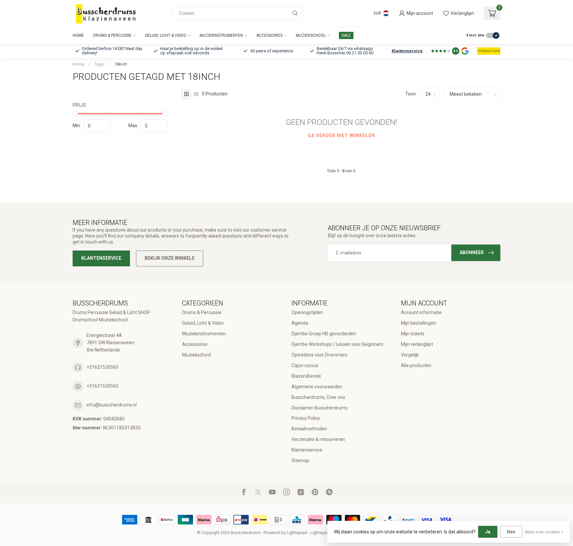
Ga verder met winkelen (341, 135)
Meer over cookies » (544, 531)
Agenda (299, 323)
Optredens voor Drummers (319, 354)
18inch (120, 64)
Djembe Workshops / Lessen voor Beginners (337, 344)
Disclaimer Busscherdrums (319, 407)
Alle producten (416, 365)
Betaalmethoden (309, 428)
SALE (346, 35)
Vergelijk (410, 354)
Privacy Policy (305, 418)
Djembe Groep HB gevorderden (323, 333)
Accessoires (269, 35)
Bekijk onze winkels (170, 258)
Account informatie (421, 312)
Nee (511, 531)
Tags (99, 64)
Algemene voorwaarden (316, 386)
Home (78, 35)
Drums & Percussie (112, 35)
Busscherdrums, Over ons (318, 397)
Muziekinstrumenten (221, 35)
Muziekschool (311, 35)
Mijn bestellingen (418, 323)
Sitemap (300, 460)
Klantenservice (407, 50)
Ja (487, 531)
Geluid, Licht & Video (165, 35)
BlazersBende (306, 376)
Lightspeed (296, 532)
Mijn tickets (412, 333)
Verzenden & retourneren (318, 439)
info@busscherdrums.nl (112, 405)
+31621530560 (102, 367)
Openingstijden (307, 312)
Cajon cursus (304, 365)
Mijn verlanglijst (417, 344)
